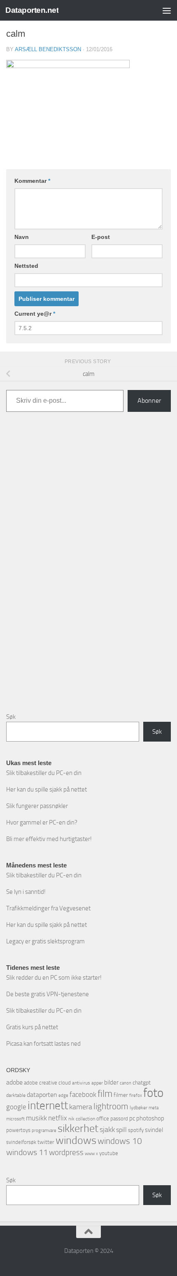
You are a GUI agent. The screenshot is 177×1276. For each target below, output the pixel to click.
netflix (57, 1118)
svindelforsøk (21, 1142)
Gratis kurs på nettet (32, 1027)
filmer (121, 1095)
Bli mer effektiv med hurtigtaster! (49, 839)
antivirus (81, 1083)
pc (132, 1118)
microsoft (15, 1119)
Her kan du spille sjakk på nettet (46, 789)
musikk (36, 1118)
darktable (16, 1095)
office (102, 1118)
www (90, 1153)
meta (153, 1108)
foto (153, 1093)
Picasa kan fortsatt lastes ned (43, 1043)
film (105, 1093)
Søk (11, 717)
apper (97, 1083)
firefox (135, 1095)
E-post (100, 237)
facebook (83, 1094)
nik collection (81, 1119)
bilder (111, 1082)
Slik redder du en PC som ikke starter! (54, 977)
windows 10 (120, 1141)
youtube (108, 1153)
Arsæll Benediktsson (48, 49)
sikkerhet (78, 1128)
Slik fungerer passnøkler (37, 806)
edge (63, 1095)
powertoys (18, 1130)
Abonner (149, 400)
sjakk (107, 1129)
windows (76, 1140)
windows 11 (27, 1152)
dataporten (42, 1095)
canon (125, 1083)
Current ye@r (34, 313)
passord (119, 1118)
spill (121, 1130)
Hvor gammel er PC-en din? (41, 822)
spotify (136, 1130)
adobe (14, 1082)
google (16, 1107)
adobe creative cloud (47, 1083)
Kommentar (32, 180)
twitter (45, 1142)
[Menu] (166, 10)
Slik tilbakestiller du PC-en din (44, 773)
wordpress (66, 1152)
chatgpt (142, 1082)
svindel (154, 1130)
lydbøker (138, 1108)
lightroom (110, 1106)
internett (48, 1105)
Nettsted (26, 265)
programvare (44, 1130)
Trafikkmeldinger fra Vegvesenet (48, 908)
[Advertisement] (88, 568)
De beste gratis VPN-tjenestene (47, 994)
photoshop (150, 1118)
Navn (21, 237)
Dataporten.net (31, 10)
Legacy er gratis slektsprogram (45, 941)
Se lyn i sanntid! (26, 892)
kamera (80, 1106)
